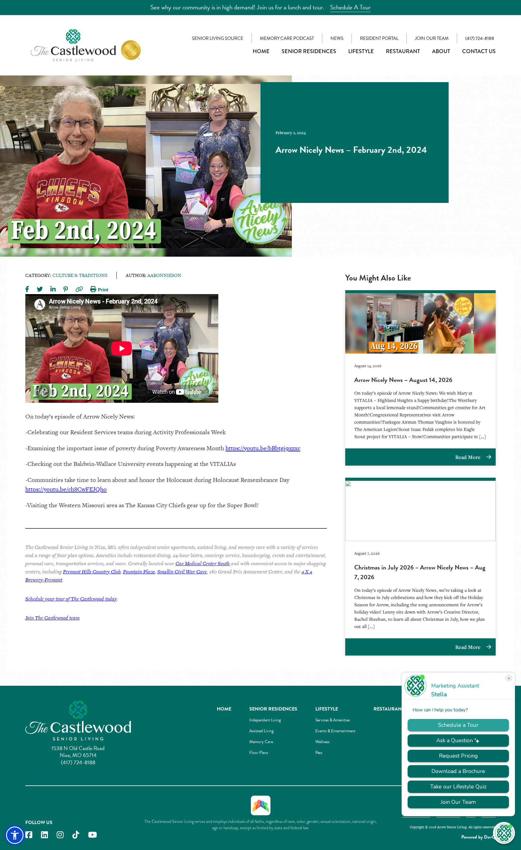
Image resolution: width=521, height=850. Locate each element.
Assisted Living (261, 731)
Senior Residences (309, 51)
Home (261, 51)
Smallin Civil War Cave (182, 571)
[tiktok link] (75, 835)
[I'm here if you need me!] (504, 833)
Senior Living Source (217, 38)
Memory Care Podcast (287, 38)
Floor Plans (258, 752)
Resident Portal (379, 38)
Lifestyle (361, 51)
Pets (318, 752)
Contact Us (479, 51)
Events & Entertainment (335, 731)
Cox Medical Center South (202, 563)
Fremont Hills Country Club (92, 571)
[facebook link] (28, 835)
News (336, 38)
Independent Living (265, 720)
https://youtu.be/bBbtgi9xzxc (263, 448)
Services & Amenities (332, 720)
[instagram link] (60, 835)
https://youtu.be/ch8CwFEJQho (66, 489)
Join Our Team (432, 38)
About (441, 51)
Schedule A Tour (350, 7)
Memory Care (261, 742)
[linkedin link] (44, 835)
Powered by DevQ (478, 837)
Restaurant (403, 51)
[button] (15, 835)
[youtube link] (92, 835)
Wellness (322, 742)
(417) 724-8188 (479, 38)
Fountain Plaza (139, 571)
